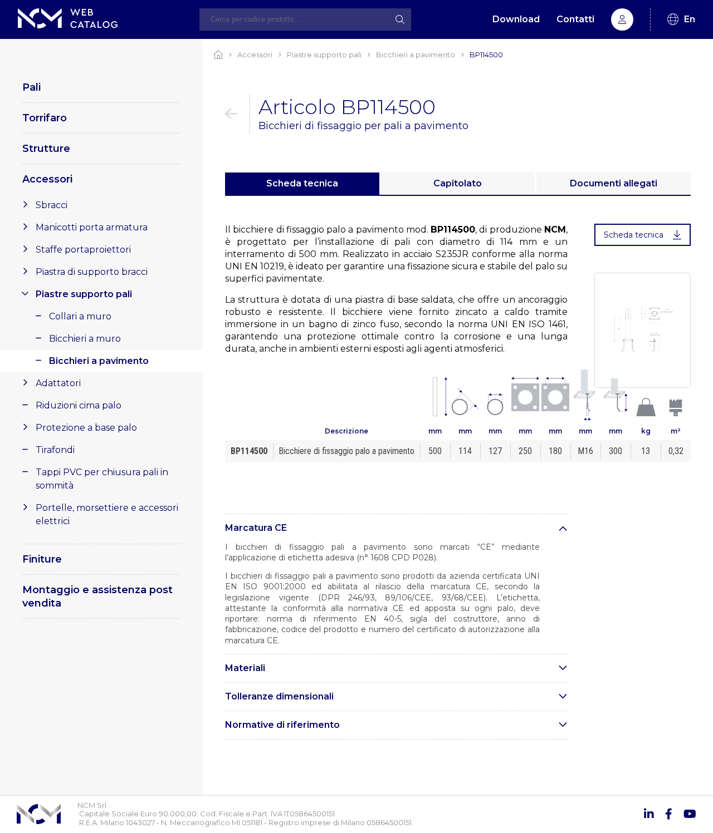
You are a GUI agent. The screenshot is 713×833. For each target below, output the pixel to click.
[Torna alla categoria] (237, 113)
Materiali (245, 668)
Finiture (42, 559)
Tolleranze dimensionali (279, 696)
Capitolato (457, 183)
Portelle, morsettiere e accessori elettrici (107, 514)
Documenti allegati (613, 183)
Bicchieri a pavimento (99, 361)
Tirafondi (55, 450)
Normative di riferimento (282, 724)
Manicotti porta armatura (92, 227)
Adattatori (58, 383)
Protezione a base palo (86, 427)
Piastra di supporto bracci (92, 272)
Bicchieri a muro (85, 338)
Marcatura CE (256, 528)
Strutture (46, 148)
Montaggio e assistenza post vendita (97, 596)
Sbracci (51, 205)
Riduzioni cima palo (78, 405)
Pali (31, 87)
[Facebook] (668, 814)
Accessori (47, 179)
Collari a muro (80, 316)
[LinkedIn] (649, 814)
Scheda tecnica (302, 183)
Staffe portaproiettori (83, 249)
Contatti (575, 19)
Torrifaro (44, 118)
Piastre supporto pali (84, 294)
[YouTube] (689, 814)
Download (516, 19)
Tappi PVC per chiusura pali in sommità (102, 479)
